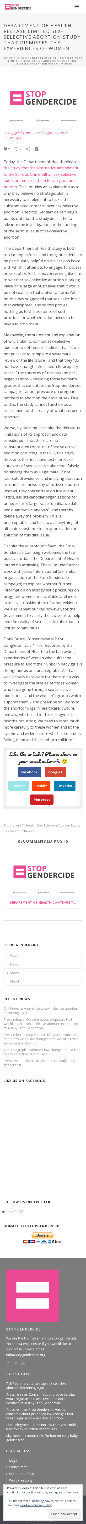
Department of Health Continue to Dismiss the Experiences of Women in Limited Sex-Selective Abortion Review (45, 903)
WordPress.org (20, 1480)
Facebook (29, 772)
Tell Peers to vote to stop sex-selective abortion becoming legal (41, 1011)
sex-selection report (19, 831)
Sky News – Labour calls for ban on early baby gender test (39, 1063)
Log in (14, 1460)
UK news (22, 58)
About (14, 981)
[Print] (39, 148)
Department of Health (20, 825)
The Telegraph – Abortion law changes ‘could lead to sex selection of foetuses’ (42, 1052)
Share (14, 972)
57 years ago (16, 1211)
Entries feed (18, 1467)
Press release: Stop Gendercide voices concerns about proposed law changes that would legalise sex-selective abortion (41, 1039)
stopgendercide (19, 132)
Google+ (55, 772)
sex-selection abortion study (58, 825)
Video (14, 955)
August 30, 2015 (55, 132)
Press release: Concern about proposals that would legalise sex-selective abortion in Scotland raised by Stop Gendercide (41, 1023)
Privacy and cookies (43, 1521)
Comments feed (21, 1474)
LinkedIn (64, 786)
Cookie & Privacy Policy (36, 1505)
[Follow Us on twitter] (15, 1363)
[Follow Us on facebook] (8, 1363)
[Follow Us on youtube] (23, 1363)
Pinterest (42, 799)
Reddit (41, 786)
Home (8, 58)
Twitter (18, 786)
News (14, 964)
